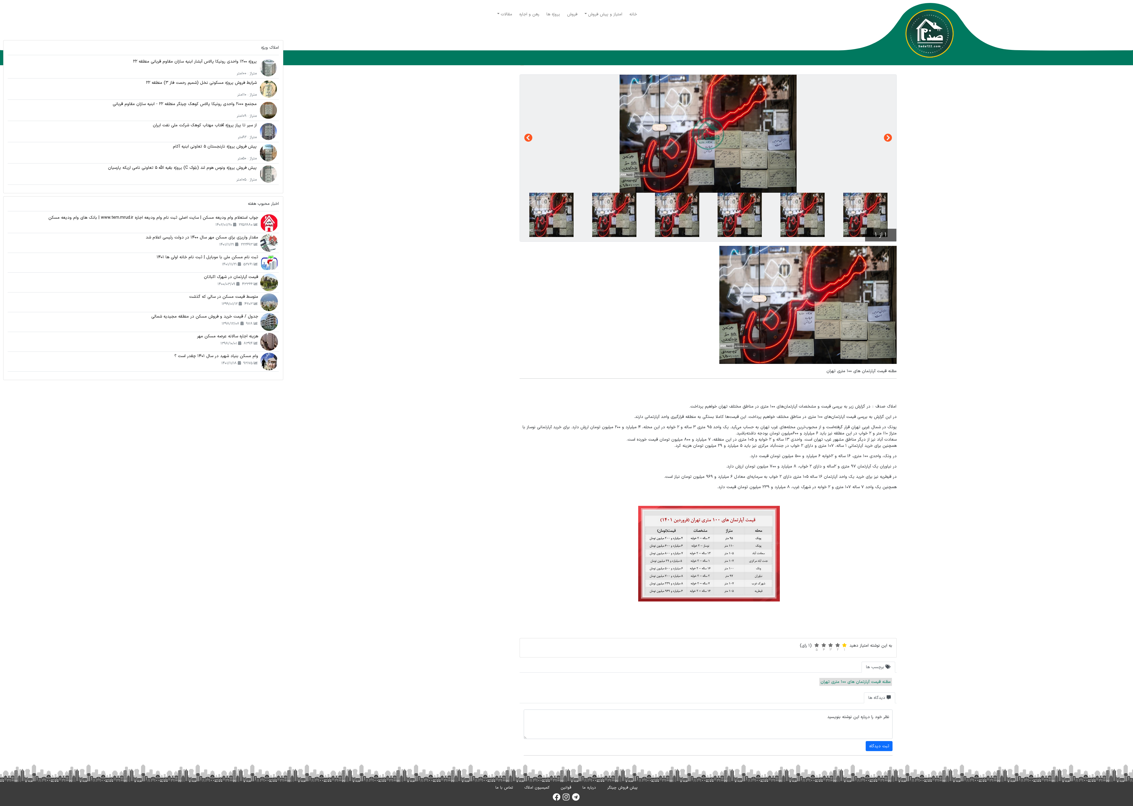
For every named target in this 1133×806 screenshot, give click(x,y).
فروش (572, 14)
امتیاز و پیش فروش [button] (605, 14)
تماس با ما (504, 788)
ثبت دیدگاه (879, 746)
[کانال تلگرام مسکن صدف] (575, 799)
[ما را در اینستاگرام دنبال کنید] (566, 799)
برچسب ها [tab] (875, 667)
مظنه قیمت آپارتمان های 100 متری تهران (856, 682)
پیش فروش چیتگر (622, 788)
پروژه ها (553, 14)
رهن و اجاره (529, 14)
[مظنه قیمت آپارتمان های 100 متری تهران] (708, 134)
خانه (633, 14)
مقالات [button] (506, 14)
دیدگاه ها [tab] (877, 698)
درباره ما (589, 788)
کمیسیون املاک (536, 788)
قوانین (566, 788)
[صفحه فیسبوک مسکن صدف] (556, 799)
